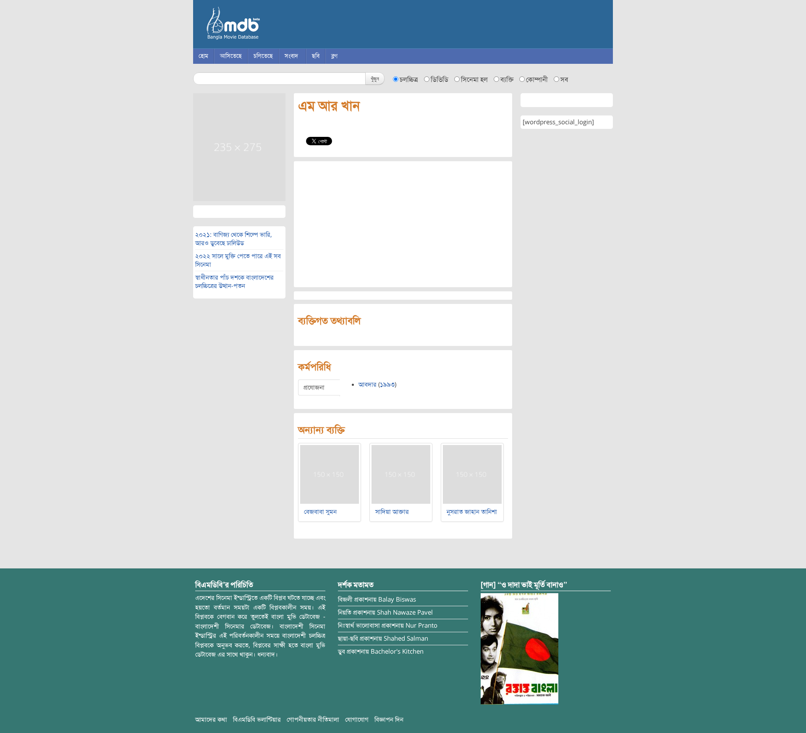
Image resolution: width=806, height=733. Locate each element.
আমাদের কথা (211, 719)
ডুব (341, 651)
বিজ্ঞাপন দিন (388, 719)
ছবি (315, 56)
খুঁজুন (375, 78)
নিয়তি (344, 612)
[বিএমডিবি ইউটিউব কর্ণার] (519, 648)
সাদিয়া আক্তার (392, 512)
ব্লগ (334, 56)
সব (564, 80)
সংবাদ (291, 56)
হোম (203, 56)
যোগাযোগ (357, 719)
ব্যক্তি (506, 80)
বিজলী (345, 599)
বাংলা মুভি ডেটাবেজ (269, 25)
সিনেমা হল (474, 80)
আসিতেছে (231, 56)
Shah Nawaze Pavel (405, 612)
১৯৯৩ (387, 384)
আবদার (368, 384)
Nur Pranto (421, 625)
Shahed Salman (406, 638)
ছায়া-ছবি (348, 638)
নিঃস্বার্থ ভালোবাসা (359, 625)
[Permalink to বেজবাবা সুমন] (329, 474)
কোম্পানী (537, 80)
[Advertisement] (403, 224)
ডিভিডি (439, 80)
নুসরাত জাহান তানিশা (472, 512)
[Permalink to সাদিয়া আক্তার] (401, 474)
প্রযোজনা (314, 387)
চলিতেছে (263, 56)
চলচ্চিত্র (409, 80)
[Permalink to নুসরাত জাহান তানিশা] (472, 474)
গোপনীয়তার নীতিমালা (313, 719)
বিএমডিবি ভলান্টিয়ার (257, 719)
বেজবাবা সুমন (320, 512)
